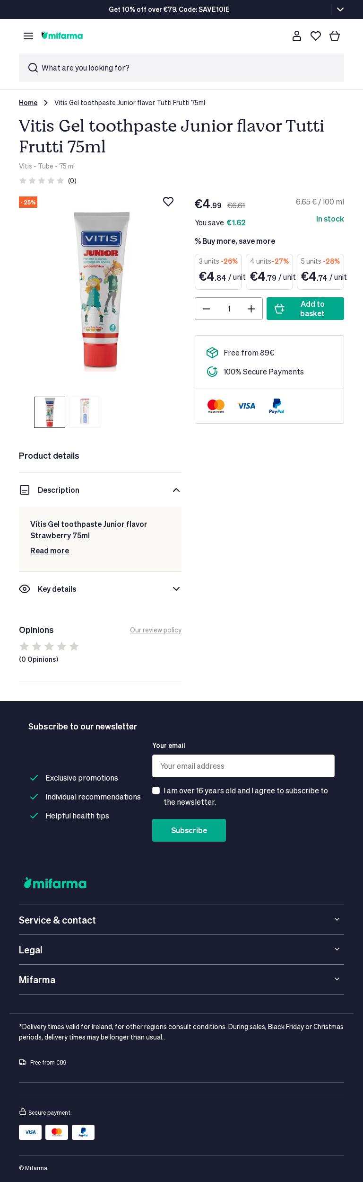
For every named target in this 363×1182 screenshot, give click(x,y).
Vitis (25, 166)
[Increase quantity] (251, 309)
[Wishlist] (315, 36)
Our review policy (156, 630)
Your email (168, 745)
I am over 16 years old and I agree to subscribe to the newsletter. (246, 796)
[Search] (277, 36)
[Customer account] (296, 36)
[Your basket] (334, 36)
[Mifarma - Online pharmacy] (62, 36)
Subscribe (189, 830)
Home (28, 102)
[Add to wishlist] (168, 201)
